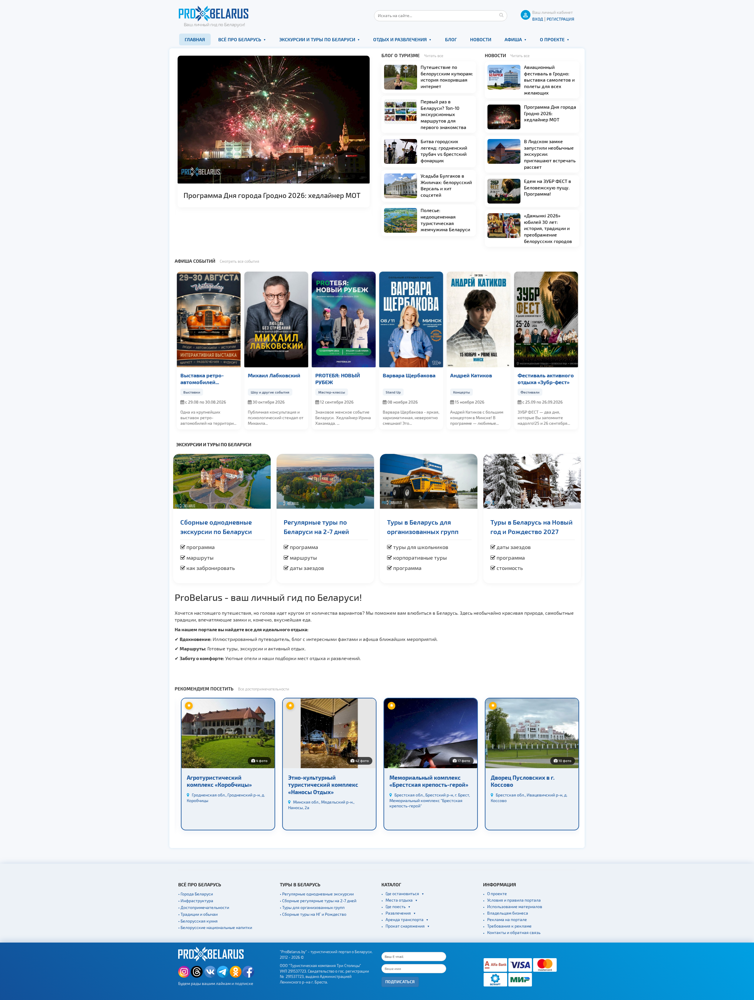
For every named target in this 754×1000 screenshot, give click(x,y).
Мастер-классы (331, 392)
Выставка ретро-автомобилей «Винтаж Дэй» (201, 379)
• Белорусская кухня (198, 920)
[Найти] (501, 14)
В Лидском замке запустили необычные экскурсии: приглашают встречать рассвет (550, 153)
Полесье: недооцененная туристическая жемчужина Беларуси (445, 219)
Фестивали (529, 392)
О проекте (552, 39)
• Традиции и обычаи (198, 914)
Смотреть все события (239, 261)
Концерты (461, 392)
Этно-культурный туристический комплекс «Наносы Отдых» (320, 784)
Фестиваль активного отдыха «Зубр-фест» (545, 378)
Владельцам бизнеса (507, 912)
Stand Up (392, 392)
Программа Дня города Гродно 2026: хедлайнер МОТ (272, 195)
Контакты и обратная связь (513, 932)
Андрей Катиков (471, 375)
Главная (195, 39)
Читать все (433, 56)
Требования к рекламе (509, 925)
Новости (480, 39)
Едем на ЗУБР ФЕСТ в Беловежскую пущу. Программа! (547, 187)
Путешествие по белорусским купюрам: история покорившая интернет (447, 76)
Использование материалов (514, 906)
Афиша (513, 39)
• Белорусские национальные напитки (215, 927)
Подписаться (400, 981)
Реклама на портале (507, 919)
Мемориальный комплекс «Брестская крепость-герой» (426, 781)
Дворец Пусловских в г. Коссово (520, 781)
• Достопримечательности (203, 907)
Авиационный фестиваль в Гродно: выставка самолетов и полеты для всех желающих (549, 79)
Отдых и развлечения (400, 39)
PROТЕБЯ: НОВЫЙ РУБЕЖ (337, 378)
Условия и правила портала (514, 900)
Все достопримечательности (263, 689)
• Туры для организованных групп (312, 907)
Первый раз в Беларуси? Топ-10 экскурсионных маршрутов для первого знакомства (443, 114)
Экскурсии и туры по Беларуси (317, 39)
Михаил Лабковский (273, 375)
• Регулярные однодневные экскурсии (317, 893)
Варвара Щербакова (408, 375)
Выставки (191, 392)
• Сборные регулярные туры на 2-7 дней (318, 900)
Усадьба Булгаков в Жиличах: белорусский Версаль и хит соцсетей (446, 185)
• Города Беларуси (195, 893)
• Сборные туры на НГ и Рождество (313, 914)
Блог (451, 39)
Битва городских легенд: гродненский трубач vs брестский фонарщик (444, 150)
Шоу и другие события (269, 392)
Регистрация (560, 19)
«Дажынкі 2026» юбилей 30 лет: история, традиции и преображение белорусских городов (548, 228)
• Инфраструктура (195, 900)
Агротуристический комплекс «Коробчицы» (216, 781)
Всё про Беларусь (239, 39)
